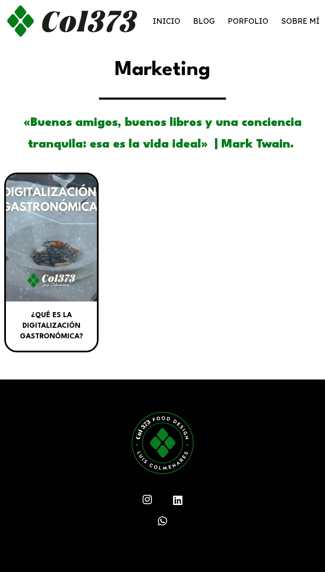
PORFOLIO (248, 21)
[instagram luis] (147, 500)
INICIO (166, 21)
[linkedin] (162, 522)
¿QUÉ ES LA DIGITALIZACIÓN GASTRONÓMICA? (51, 326)
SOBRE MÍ (300, 21)
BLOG (204, 21)
